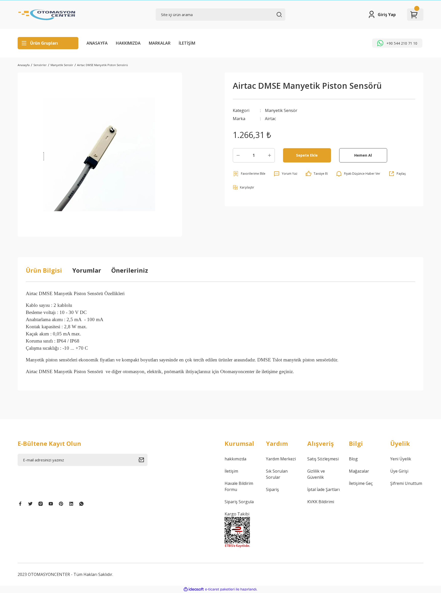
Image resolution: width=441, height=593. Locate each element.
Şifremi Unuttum (406, 483)
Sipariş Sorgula (239, 501)
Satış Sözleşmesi (323, 459)
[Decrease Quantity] (238, 155)
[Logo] (47, 14)
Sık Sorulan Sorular (277, 474)
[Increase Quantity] (269, 155)
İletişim (231, 471)
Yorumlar (86, 270)
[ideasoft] (193, 589)
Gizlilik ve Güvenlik (316, 474)
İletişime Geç (361, 483)
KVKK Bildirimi (320, 501)
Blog (353, 459)
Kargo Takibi (237, 514)
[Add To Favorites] (249, 174)
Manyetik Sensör (281, 110)
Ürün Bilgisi (44, 270)
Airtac (270, 118)
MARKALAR (159, 43)
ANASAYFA (97, 43)
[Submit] (143, 460)
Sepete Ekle (307, 155)
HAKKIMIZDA (128, 43)
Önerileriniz (129, 270)
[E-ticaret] (220, 589)
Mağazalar (359, 471)
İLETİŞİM (187, 43)
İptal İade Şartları (323, 489)
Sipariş (272, 489)
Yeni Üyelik (400, 459)
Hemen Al (363, 155)
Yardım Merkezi (281, 459)
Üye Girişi (399, 471)
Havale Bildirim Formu (239, 486)
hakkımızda (235, 459)
